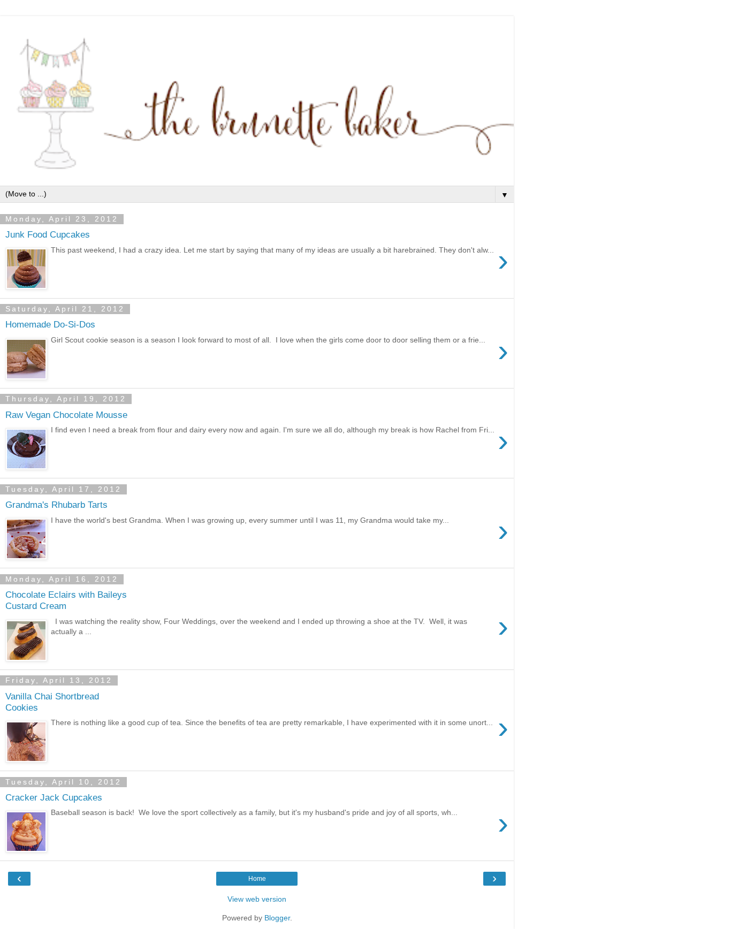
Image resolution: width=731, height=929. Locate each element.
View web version (256, 899)
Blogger (277, 917)
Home (257, 878)
